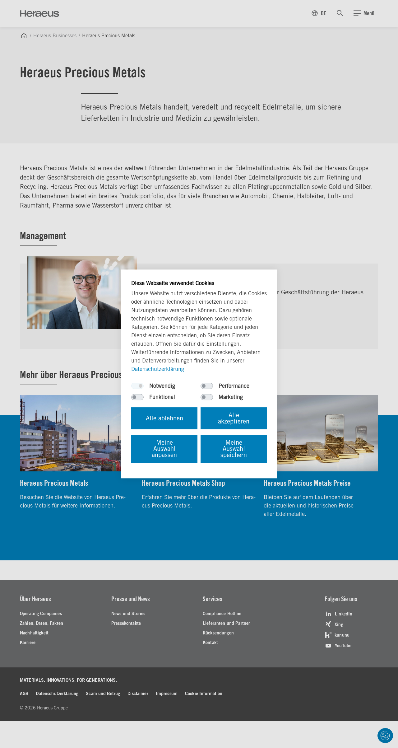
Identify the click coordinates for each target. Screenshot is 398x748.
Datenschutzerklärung (157, 369)
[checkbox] (137, 386)
